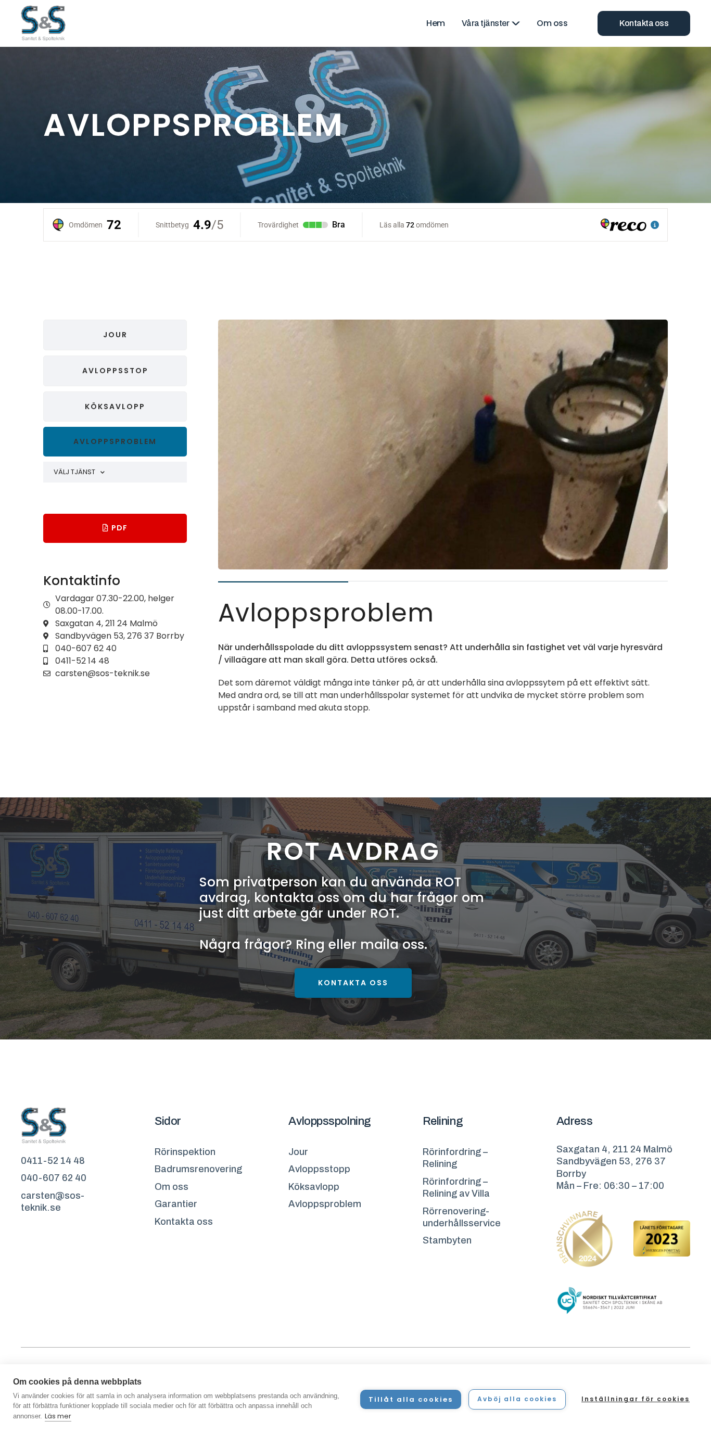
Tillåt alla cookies (411, 1399)
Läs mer (58, 1416)
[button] (115, 441)
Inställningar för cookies (635, 1398)
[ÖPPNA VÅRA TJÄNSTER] (516, 23)
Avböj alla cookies (517, 1398)
